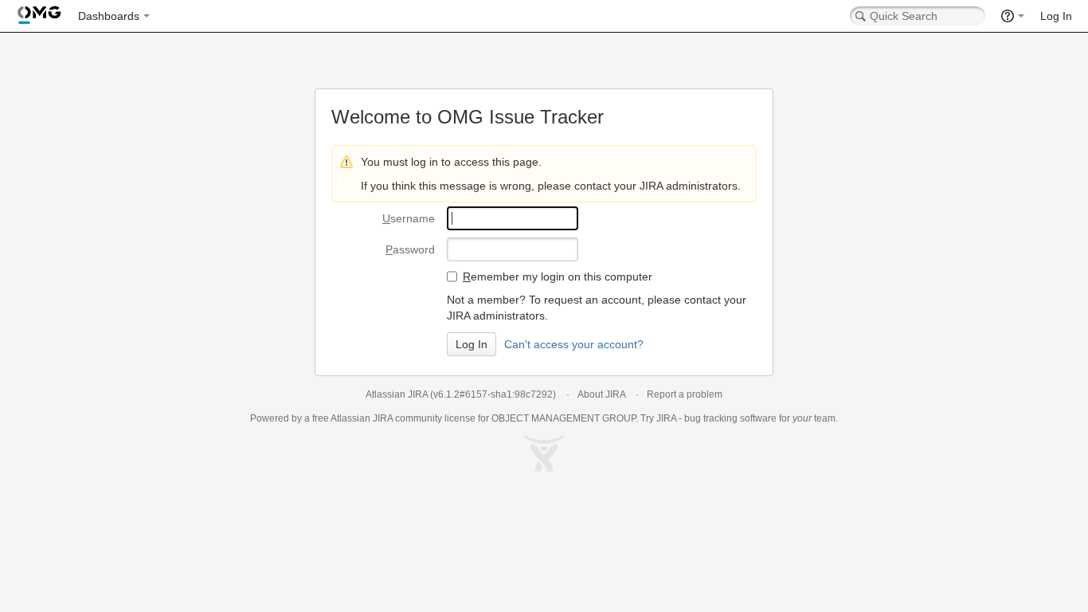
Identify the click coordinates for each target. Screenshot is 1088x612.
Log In (1056, 16)
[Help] (1012, 16)
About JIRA (601, 394)
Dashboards (108, 16)
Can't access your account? (574, 344)
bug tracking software (730, 418)
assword (410, 249)
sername (408, 218)
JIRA (383, 418)
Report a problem (684, 394)
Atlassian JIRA (397, 394)
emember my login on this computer (557, 276)
